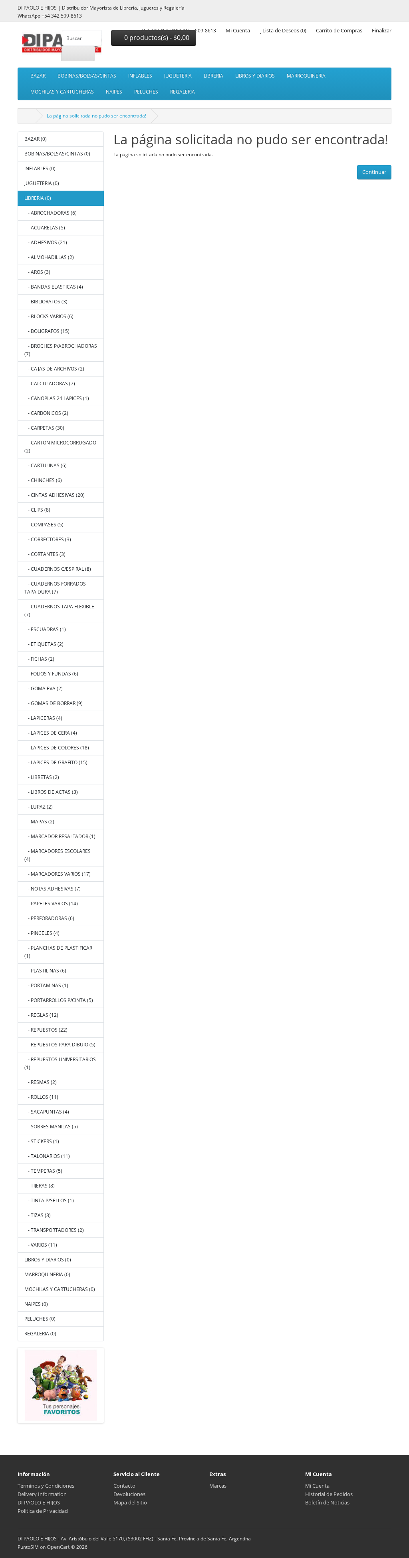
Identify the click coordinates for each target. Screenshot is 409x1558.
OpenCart (58, 1546)
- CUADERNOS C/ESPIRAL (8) (57, 569)
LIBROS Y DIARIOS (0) (47, 1259)
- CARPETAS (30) (44, 427)
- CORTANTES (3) (45, 554)
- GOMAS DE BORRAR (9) (53, 703)
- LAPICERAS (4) (43, 718)
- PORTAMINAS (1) (46, 985)
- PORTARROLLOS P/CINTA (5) (58, 1000)
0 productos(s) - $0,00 (156, 37)
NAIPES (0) (36, 1304)
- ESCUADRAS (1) (45, 629)
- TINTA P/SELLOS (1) (49, 1200)
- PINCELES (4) (42, 933)
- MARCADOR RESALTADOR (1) (59, 836)
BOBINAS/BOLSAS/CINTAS (87, 75)
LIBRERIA (213, 75)
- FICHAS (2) (39, 658)
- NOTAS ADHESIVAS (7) (52, 888)
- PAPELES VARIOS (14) (51, 903)
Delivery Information (42, 1494)
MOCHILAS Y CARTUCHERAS (62, 91)
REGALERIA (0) (40, 1333)
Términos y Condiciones (46, 1485)
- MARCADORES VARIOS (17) (57, 874)
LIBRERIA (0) (37, 198)
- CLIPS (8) (37, 509)
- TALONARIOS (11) (47, 1156)
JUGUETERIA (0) (41, 183)
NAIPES (114, 91)
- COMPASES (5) (44, 524)
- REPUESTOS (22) (46, 1029)
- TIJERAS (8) (39, 1185)
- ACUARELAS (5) (44, 227)
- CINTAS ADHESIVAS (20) (54, 495)
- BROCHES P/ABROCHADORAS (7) (60, 350)
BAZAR (38, 75)
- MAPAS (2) (39, 821)
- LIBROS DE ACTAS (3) (51, 792)
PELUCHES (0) (40, 1318)
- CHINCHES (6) (43, 480)
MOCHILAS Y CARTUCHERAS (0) (59, 1289)
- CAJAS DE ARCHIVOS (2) (54, 368)
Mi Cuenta (317, 1485)
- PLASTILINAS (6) (45, 970)
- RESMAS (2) (40, 1082)
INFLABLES (140, 75)
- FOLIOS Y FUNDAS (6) (51, 673)
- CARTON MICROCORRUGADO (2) (60, 446)
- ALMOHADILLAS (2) (49, 257)
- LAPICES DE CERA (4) (50, 732)
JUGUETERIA (178, 75)
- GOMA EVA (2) (43, 688)
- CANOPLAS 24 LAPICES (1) (56, 398)
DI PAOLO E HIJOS (39, 1502)
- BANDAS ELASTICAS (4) (53, 286)
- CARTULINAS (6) (45, 465)
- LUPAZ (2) (38, 806)
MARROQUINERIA (306, 75)
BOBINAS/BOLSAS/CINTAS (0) (57, 153)
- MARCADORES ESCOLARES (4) (57, 855)
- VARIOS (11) (40, 1244)
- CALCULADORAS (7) (49, 383)
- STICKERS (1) (41, 1141)
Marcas (217, 1485)
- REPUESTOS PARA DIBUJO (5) (59, 1044)
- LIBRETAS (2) (41, 777)
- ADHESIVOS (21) (45, 242)
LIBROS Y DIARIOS (255, 75)
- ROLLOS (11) (41, 1097)
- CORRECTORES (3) (47, 539)
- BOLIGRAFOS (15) (46, 331)
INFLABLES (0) (40, 168)
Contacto (124, 1485)
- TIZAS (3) (37, 1215)
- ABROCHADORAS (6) (50, 212)
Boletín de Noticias (327, 1502)
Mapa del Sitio (130, 1502)
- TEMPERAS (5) (43, 1171)
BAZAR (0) (35, 138)
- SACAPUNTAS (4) (46, 1111)
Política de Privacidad (43, 1510)
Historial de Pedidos (329, 1494)
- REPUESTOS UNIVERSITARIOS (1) (60, 1063)
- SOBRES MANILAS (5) (51, 1126)
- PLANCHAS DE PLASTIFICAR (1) (58, 951)
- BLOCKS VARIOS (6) (48, 316)
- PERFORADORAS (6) (49, 918)
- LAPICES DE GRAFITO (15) (55, 762)
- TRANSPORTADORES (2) (54, 1230)
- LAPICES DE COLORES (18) (56, 747)
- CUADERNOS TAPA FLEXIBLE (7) (59, 610)
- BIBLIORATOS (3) (46, 301)
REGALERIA (182, 91)
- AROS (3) (37, 272)
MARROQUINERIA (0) (47, 1274)
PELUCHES (146, 91)
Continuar (374, 171)
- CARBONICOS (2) (46, 413)
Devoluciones (129, 1494)
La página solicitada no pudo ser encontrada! (96, 115)
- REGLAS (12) (41, 1015)
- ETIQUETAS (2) (44, 644)
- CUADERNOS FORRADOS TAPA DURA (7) (55, 587)
